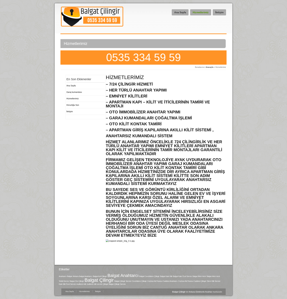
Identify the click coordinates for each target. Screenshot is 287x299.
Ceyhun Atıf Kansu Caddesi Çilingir (192, 281)
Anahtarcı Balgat (65, 276)
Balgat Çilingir (99, 280)
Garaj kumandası (74, 92)
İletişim (219, 12)
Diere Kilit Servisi (213, 281)
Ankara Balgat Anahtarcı (82, 276)
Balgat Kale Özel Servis (182, 276)
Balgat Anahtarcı (123, 275)
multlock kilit (81, 284)
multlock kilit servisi (94, 284)
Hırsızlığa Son (72, 105)
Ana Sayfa (180, 12)
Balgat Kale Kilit (166, 276)
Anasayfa (209, 67)
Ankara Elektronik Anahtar (200, 292)
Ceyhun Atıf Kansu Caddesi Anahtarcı (162, 281)
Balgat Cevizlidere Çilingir (149, 276)
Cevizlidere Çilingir (139, 281)
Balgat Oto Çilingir (77, 281)
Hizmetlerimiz (201, 12)
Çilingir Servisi (120, 284)
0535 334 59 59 (143, 57)
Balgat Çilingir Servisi (122, 281)
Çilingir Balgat (108, 284)
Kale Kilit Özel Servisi (67, 284)
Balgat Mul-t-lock (199, 276)
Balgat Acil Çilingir (100, 276)
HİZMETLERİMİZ (125, 77)
